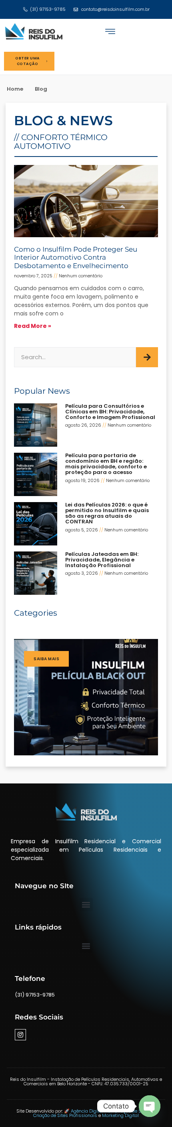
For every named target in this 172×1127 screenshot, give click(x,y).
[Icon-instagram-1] (20, 1034)
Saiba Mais (46, 659)
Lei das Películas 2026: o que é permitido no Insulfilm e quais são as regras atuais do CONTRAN (107, 513)
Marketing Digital (120, 1115)
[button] (110, 31)
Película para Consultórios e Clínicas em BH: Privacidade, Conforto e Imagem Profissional (110, 411)
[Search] (147, 357)
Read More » (32, 326)
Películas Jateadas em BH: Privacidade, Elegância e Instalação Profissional (101, 560)
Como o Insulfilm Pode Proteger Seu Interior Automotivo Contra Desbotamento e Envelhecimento (75, 257)
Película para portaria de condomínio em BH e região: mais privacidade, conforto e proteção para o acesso (106, 464)
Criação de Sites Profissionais (65, 1115)
